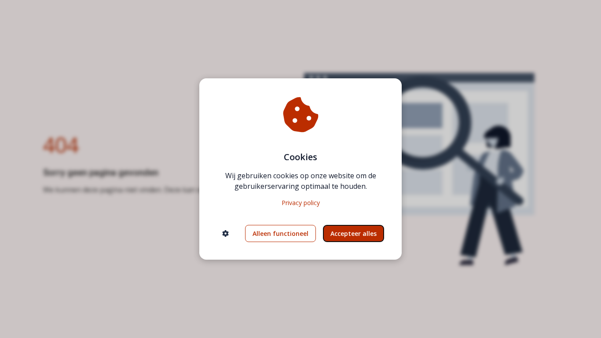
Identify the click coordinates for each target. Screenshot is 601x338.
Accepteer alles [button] (353, 233)
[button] (225, 233)
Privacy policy (301, 202)
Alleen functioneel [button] (280, 233)
